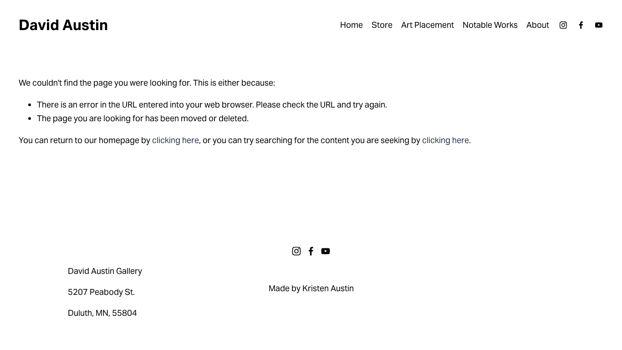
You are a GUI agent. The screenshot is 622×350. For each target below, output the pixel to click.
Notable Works (490, 25)
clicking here (175, 140)
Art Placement (427, 25)
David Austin (63, 24)
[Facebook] (581, 25)
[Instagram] (563, 25)
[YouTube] (598, 25)
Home (351, 25)
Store (382, 25)
